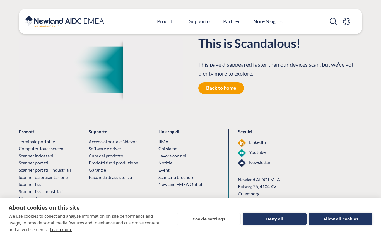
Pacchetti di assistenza (110, 177)
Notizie (165, 162)
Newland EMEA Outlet (180, 184)
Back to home (221, 88)
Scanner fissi (30, 184)
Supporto (199, 21)
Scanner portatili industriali (45, 170)
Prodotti (166, 21)
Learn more (61, 229)
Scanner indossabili (37, 155)
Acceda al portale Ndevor (113, 141)
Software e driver (105, 148)
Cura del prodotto (106, 155)
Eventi (164, 170)
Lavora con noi (172, 155)
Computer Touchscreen (41, 148)
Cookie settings (208, 219)
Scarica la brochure (176, 177)
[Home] (64, 21)
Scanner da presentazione (43, 177)
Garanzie (97, 170)
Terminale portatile (37, 141)
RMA (163, 141)
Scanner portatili (34, 162)
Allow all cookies (340, 219)
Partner (231, 21)
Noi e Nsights (268, 21)
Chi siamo (167, 148)
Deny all (274, 219)
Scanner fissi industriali (41, 191)
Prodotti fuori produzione (113, 162)
